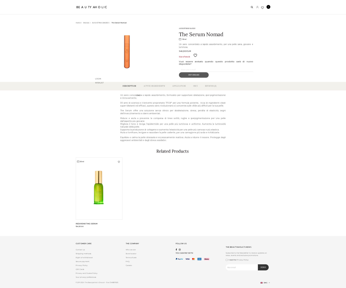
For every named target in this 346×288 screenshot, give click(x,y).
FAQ (127, 261)
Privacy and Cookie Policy (86, 273)
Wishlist (99, 86)
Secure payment (82, 261)
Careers (129, 265)
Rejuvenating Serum (86, 223)
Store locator (131, 254)
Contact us (80, 250)
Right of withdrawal (84, 257)
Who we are (131, 250)
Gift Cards (80, 269)
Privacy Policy (82, 265)
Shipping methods (83, 254)
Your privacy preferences (86, 277)
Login (98, 82)
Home (78, 23)
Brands (86, 23)
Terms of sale (131, 257)
